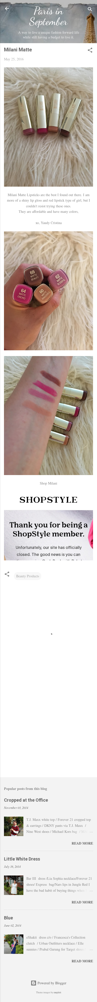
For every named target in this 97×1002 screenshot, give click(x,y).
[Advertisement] (48, 734)
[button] (90, 51)
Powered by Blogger (51, 983)
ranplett (57, 992)
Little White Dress (22, 859)
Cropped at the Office (26, 800)
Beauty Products (27, 576)
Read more (82, 843)
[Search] (90, 10)
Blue (8, 917)
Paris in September (48, 16)
